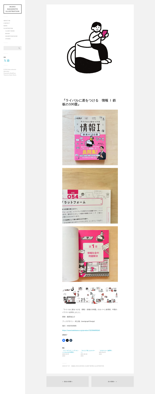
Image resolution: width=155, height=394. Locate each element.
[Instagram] (8, 60)
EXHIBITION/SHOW (11, 36)
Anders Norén (12, 75)
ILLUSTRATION (8, 28)
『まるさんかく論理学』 (106, 350)
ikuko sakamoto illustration (12, 9)
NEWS (5, 25)
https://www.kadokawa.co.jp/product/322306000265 (81, 330)
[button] (69, 295)
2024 (77, 366)
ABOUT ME (7, 20)
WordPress (13, 73)
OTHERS (7, 38)
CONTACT (7, 23)
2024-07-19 (66, 366)
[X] (5, 60)
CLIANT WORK (10, 31)
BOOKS (7, 33)
